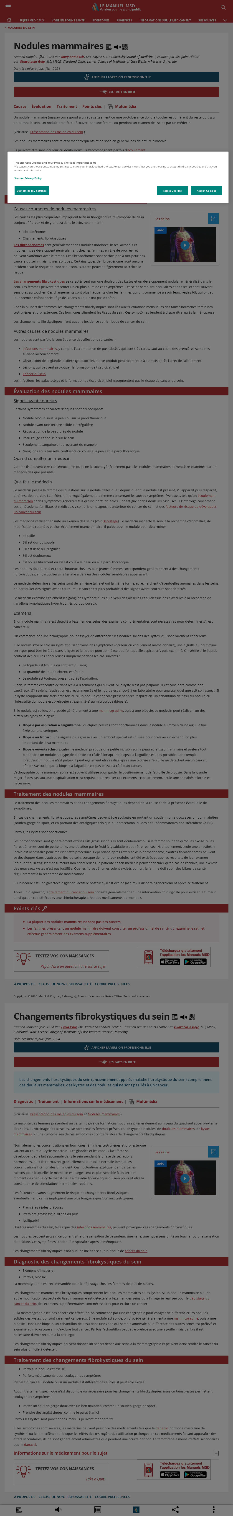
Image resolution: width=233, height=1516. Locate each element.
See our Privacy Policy (28, 178)
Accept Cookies (206, 190)
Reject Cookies (172, 190)
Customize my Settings (32, 190)
